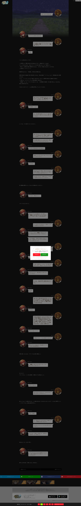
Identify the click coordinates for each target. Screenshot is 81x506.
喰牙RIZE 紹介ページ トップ (59, 504)
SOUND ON (36, 254)
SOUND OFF (44, 254)
